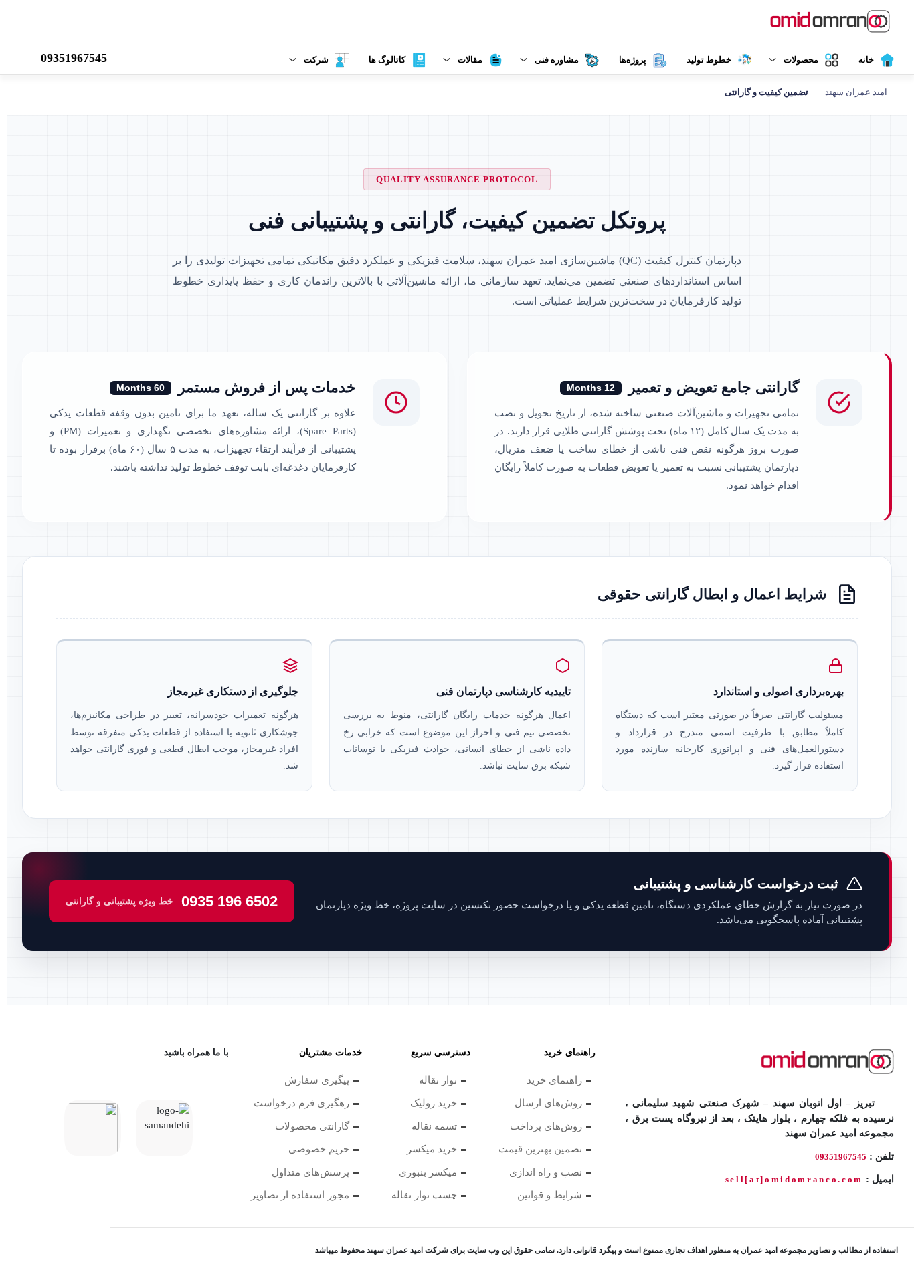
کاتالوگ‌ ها (387, 60)
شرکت (316, 60)
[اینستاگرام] (112, 1086)
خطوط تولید (709, 60)
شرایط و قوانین (549, 1195)
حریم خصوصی (318, 1149)
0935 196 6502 (172, 901)
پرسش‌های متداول (310, 1172)
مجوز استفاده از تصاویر (300, 1195)
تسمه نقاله (434, 1126)
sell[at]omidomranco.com (794, 1179)
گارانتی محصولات (312, 1126)
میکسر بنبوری (428, 1172)
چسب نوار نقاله (424, 1195)
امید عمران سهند (856, 92)
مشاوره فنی (557, 60)
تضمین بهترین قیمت (540, 1149)
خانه (866, 60)
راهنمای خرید (554, 1080)
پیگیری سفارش (316, 1080)
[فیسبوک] (217, 1086)
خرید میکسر (432, 1149)
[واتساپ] (147, 1086)
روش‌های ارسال (548, 1103)
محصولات (801, 60)
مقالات (470, 60)
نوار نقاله (438, 1080)
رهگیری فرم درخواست (301, 1103)
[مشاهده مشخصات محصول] (823, 22)
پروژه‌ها (632, 60)
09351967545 (840, 1157)
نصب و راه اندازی (545, 1172)
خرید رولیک (433, 1103)
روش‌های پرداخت (546, 1126)
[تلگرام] (43, 1086)
